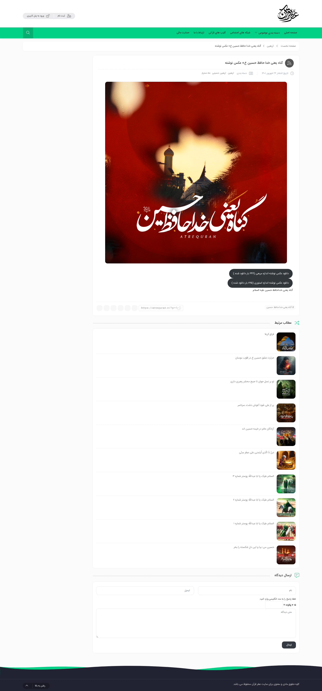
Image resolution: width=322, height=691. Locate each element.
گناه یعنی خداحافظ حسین (279, 307)
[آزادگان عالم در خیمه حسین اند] (286, 437)
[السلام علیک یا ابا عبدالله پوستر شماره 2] (286, 508)
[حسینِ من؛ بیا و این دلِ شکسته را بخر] (286, 555)
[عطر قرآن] (288, 14)
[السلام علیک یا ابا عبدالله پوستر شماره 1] (286, 531)
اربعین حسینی (219, 73)
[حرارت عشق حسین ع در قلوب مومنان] (286, 366)
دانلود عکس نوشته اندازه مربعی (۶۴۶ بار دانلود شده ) (261, 273)
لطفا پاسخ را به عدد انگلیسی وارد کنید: (277, 599)
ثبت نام (61, 16)
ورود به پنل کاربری (35, 16)
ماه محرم (206, 73)
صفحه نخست (288, 46)
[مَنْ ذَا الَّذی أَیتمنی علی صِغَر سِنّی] (286, 460)
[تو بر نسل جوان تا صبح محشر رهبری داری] (286, 389)
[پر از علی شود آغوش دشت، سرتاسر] (286, 413)
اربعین (270, 46)
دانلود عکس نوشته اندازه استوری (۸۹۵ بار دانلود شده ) (260, 283)
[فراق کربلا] (286, 342)
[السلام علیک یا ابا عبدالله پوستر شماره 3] (286, 484)
